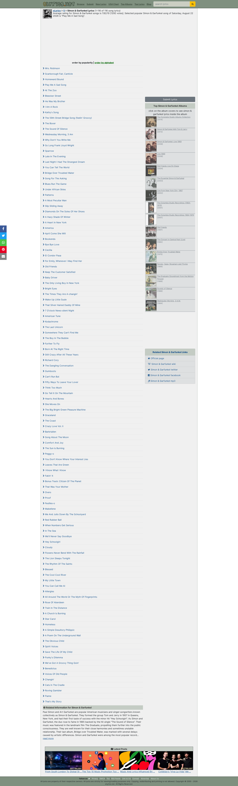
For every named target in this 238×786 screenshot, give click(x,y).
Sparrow (49, 150)
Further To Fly (52, 343)
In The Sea (50, 530)
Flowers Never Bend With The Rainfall (64, 552)
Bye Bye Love (51, 244)
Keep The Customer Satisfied (59, 272)
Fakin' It (48, 475)
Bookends (49, 239)
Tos (108, 778)
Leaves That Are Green (56, 464)
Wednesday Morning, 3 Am (58, 134)
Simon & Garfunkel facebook (165, 375)
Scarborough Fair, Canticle (58, 73)
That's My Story (53, 701)
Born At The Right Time (56, 349)
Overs (47, 492)
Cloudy (48, 547)
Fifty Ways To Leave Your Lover (61, 382)
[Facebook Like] (3, 228)
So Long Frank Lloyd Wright (59, 145)
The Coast (50, 420)
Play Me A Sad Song (55, 84)
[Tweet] (3, 235)
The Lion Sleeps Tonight (57, 558)
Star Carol (50, 619)
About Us (155, 778)
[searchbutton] (192, 4)
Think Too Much (53, 387)
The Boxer (50, 123)
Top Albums (126, 4)
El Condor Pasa (52, 255)
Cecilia (48, 250)
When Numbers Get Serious (59, 525)
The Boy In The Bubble (56, 338)
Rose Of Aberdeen (54, 602)
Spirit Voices (51, 646)
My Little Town (52, 580)
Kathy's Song (51, 112)
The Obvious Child (54, 641)
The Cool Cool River (55, 574)
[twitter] (89, 778)
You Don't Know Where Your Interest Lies (66, 459)
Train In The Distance (55, 608)
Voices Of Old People (55, 674)
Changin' (49, 679)
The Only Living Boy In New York (61, 283)
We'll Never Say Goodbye (58, 536)
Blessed (48, 569)
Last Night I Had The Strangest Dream (64, 162)
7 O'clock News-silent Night (59, 310)
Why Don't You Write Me (57, 139)
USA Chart (114, 4)
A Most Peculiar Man (55, 200)
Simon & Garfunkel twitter (164, 369)
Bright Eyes (50, 288)
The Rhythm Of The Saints (58, 563)
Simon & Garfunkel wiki (163, 364)
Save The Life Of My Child (58, 652)
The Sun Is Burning (54, 448)
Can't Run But (51, 376)
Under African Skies (55, 189)
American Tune (52, 316)
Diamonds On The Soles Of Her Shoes (64, 211)
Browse (80, 4)
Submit (90, 4)
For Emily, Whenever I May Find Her (63, 261)
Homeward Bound (54, 79)
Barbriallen (50, 431)
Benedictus (50, 668)
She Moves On (52, 404)
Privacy (95, 778)
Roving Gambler (53, 690)
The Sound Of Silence (55, 128)
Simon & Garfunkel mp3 (162, 381)
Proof (47, 497)
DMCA (102, 778)
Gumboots (50, 371)
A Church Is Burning (55, 613)
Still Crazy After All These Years (61, 354)
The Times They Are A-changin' (61, 294)
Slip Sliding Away (53, 206)
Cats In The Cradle (54, 685)
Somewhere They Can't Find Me (61, 332)
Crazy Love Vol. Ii (53, 426)
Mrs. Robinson (52, 68)
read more (48, 738)
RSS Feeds (115, 778)
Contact (135, 778)
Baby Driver (50, 277)
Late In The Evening (55, 156)
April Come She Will (55, 233)
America (49, 228)
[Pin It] (3, 249)
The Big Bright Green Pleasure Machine (65, 409)
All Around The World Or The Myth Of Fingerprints (70, 596)
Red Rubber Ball (53, 519)
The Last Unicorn (53, 327)
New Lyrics (101, 4)
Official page (157, 358)
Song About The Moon (56, 437)
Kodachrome (51, 321)
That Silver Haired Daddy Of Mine (62, 305)
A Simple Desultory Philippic (59, 630)
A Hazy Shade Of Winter (57, 217)
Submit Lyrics (170, 99)
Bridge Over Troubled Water (59, 173)
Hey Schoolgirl (52, 541)
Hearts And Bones (54, 398)
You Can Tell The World (56, 167)
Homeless (49, 624)
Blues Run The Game (55, 184)
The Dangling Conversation (58, 365)
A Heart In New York (55, 222)
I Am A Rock (51, 106)
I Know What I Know (55, 470)
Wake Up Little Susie (55, 299)
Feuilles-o (49, 503)
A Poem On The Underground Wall (62, 635)
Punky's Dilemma (53, 657)
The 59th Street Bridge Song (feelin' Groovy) (68, 117)
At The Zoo (50, 90)
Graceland (50, 415)
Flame (47, 696)
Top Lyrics (139, 4)
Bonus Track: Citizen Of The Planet (62, 481)
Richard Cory (51, 360)
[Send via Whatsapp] (3, 242)
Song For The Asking (55, 178)
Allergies (49, 591)
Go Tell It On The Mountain (58, 393)
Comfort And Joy (53, 442)
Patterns (49, 195)
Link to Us (126, 778)
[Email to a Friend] (3, 256)
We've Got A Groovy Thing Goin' (61, 663)
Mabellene (50, 508)
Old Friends (50, 266)
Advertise (145, 778)
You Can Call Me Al (54, 585)
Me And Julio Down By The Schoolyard (65, 514)
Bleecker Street (52, 95)
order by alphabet (104, 62)
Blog (149, 4)
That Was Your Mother (56, 486)
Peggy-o (49, 453)
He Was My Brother (54, 101)
